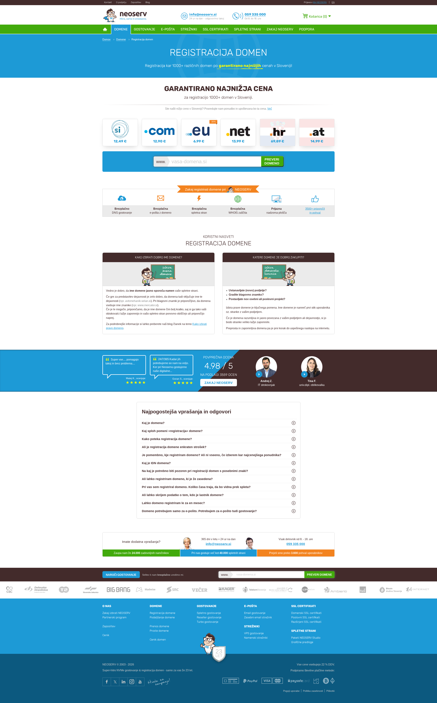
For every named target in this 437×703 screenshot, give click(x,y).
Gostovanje (144, 29)
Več (269, 108)
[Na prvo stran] (105, 29)
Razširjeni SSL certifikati (306, 621)
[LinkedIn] (123, 682)
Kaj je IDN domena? (156, 463)
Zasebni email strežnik (258, 617)
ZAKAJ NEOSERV (219, 383)
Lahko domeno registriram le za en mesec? (173, 503)
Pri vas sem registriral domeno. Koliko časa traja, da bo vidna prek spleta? (196, 487)
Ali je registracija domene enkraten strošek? (174, 447)
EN (333, 2)
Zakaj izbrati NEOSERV (116, 613)
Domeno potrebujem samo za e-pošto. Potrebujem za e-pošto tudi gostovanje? (199, 511)
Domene (121, 29)
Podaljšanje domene (162, 617)
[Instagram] (132, 682)
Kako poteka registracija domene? (167, 439)
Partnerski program (114, 617)
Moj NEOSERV (320, 2)
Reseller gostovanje (209, 617)
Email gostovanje (254, 613)
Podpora (306, 29)
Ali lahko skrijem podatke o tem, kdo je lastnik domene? (183, 495)
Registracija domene (162, 613)
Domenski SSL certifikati (306, 613)
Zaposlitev (136, 2)
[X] (115, 682)
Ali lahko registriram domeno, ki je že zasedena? (177, 479)
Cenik (105, 635)
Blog (147, 2)
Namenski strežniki (256, 637)
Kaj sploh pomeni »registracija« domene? (172, 431)
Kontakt (108, 2)
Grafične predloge (302, 642)
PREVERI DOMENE (319, 574)
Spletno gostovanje (209, 613)
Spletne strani (247, 29)
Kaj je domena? (153, 423)
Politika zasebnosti (313, 691)
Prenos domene (159, 626)
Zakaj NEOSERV (280, 29)
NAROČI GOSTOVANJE (121, 574)
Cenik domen (158, 639)
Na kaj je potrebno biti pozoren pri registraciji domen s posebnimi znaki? (195, 471)
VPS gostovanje (254, 633)
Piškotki (330, 691)
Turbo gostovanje (207, 621)
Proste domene (159, 630)
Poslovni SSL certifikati (305, 617)
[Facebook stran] (106, 682)
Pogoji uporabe (291, 691)
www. (161, 162)
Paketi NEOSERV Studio (305, 637)
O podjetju (121, 2)
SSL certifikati (215, 29)
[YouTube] (140, 682)
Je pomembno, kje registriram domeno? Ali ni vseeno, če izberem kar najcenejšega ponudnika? (211, 455)
